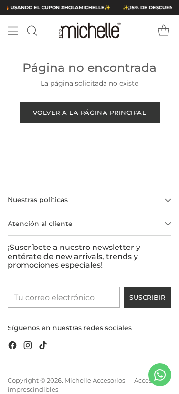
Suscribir (147, 297)
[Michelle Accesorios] (89, 30)
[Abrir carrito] (163, 30)
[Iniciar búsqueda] (32, 30)
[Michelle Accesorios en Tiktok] (43, 346)
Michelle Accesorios (94, 380)
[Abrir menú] (12, 30)
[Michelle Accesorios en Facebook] (12, 346)
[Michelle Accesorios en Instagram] (27, 346)
